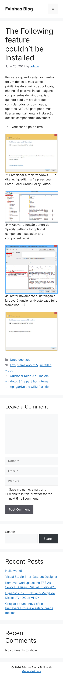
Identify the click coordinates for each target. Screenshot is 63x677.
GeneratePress (31, 671)
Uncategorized (20, 359)
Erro (13, 365)
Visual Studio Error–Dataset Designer (31, 576)
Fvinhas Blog (19, 8)
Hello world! (13, 570)
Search (10, 532)
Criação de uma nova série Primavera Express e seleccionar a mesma (29, 608)
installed (45, 365)
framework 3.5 (27, 365)
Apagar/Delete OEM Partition (30, 386)
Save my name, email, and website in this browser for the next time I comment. (30, 494)
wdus (9, 370)
